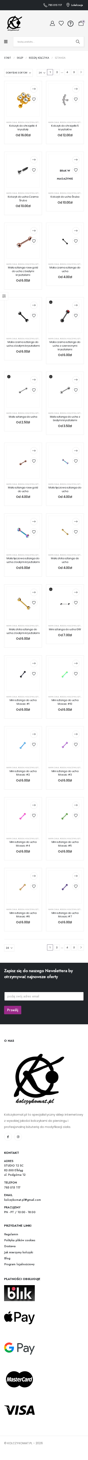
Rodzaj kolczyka (26, 122)
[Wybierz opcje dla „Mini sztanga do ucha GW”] (75, 592)
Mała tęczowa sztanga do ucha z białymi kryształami (23, 560)
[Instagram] (18, 1137)
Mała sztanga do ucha (23, 417)
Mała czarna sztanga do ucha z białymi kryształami (23, 344)
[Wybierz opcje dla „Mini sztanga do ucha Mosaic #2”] (33, 734)
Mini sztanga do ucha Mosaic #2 (23, 773)
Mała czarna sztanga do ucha (65, 269)
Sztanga (39, 122)
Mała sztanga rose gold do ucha (23, 489)
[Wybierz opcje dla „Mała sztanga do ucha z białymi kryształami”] (75, 379)
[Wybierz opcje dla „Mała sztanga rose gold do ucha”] (33, 450)
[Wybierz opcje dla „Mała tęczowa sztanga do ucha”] (75, 450)
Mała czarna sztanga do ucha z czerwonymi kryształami (65, 345)
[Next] (81, 72)
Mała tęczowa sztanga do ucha (65, 489)
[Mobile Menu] (6, 42)
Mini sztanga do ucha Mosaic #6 (23, 915)
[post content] (23, 99)
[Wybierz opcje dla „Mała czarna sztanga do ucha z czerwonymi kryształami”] (75, 305)
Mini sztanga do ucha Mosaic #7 (65, 915)
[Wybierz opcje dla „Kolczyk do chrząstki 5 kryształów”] (75, 89)
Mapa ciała (11, 122)
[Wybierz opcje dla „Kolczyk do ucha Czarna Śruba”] (33, 159)
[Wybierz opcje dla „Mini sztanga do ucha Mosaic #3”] (75, 734)
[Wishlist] (61, 23)
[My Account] (52, 23)
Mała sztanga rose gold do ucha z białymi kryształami (23, 271)
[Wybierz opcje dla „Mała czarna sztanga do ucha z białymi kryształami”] (33, 305)
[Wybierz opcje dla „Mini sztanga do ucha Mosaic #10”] (75, 663)
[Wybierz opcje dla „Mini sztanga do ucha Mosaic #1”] (33, 663)
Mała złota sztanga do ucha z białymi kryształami (23, 631)
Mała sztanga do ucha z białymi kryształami (65, 418)
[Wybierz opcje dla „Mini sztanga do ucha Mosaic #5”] (75, 805)
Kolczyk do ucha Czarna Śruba (23, 198)
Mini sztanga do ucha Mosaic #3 (65, 773)
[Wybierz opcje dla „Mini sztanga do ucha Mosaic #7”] (75, 876)
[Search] (78, 42)
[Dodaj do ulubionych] (33, 99)
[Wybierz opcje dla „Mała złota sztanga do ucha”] (75, 521)
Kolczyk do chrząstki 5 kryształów (65, 127)
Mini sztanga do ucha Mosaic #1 (23, 702)
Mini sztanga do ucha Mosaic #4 (23, 844)
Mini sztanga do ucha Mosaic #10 (65, 702)
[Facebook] (8, 1137)
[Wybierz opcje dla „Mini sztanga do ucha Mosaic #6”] (33, 876)
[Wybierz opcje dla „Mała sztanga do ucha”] (33, 379)
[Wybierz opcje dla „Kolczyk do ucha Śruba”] (75, 159)
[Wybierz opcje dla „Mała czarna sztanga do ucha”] (75, 230)
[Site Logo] (13, 23)
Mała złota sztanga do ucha (65, 560)
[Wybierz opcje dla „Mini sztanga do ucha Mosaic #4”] (33, 805)
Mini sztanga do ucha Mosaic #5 (65, 844)
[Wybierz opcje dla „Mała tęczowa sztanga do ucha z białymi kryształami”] (33, 521)
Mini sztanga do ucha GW (65, 629)
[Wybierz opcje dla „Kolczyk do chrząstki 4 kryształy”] (33, 89)
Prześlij (12, 1009)
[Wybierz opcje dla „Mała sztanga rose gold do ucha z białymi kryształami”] (33, 230)
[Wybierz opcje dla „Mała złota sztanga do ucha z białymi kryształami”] (33, 592)
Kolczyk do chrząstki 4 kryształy (23, 127)
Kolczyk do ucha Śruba (65, 197)
